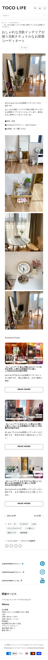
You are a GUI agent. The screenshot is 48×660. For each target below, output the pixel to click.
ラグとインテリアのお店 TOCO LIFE (23, 645)
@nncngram (31, 125)
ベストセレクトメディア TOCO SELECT (16, 600)
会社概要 (5, 610)
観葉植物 (23, 533)
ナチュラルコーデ (14, 528)
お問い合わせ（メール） (10, 619)
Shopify (40, 645)
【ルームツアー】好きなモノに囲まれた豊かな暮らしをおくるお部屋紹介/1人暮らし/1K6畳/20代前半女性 (23, 426)
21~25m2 (23, 524)
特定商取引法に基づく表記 (11, 623)
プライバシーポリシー (10, 626)
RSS (25, 47)
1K (15, 524)
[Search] (44, 15)
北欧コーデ (11, 533)
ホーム (4, 23)
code (34, 524)
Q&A (3, 614)
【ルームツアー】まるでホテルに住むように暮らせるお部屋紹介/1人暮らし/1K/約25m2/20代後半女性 (23, 483)
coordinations (14, 23)
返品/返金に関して (8, 628)
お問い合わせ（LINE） (10, 617)
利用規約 (5, 621)
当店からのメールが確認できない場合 (15, 612)
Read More (24, 389)
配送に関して (6, 630)
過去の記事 (11, 516)
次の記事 (37, 516)
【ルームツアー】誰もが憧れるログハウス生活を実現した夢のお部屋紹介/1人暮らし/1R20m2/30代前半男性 (23, 369)
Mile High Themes (19, 648)
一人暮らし (29, 528)
